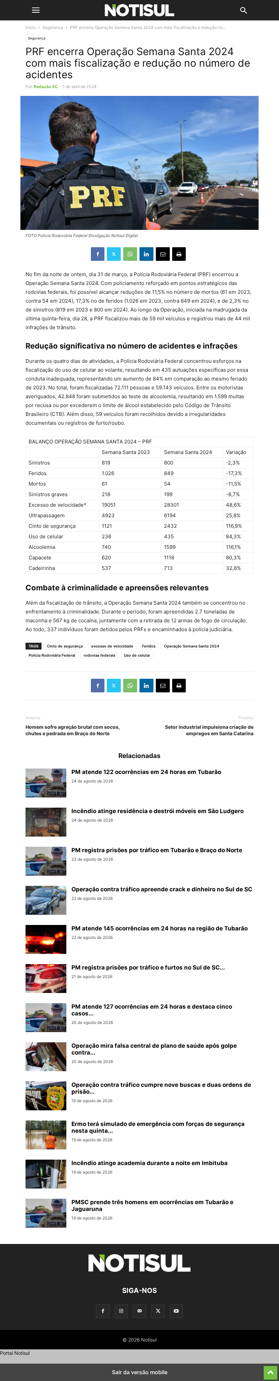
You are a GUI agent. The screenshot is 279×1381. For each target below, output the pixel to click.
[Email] (163, 254)
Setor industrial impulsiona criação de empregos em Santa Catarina (209, 730)
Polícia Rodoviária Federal (52, 655)
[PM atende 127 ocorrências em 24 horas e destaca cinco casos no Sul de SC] (46, 1018)
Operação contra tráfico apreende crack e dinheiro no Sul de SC (161, 889)
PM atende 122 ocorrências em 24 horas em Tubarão (146, 772)
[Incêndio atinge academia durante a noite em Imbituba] (46, 1175)
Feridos (148, 646)
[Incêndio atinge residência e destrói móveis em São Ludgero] (46, 823)
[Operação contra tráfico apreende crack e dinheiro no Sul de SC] (46, 901)
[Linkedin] (146, 254)
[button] (36, 10)
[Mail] (139, 1311)
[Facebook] (97, 254)
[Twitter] (114, 254)
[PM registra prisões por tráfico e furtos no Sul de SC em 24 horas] (46, 979)
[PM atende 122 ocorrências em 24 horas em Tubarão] (46, 784)
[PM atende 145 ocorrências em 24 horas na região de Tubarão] (46, 940)
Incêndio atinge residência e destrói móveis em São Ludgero (157, 811)
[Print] (179, 254)
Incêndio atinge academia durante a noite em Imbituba (149, 1163)
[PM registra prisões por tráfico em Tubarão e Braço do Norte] (46, 862)
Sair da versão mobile (139, 1372)
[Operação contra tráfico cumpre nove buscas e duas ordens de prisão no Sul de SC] (46, 1096)
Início (31, 27)
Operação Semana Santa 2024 (191, 646)
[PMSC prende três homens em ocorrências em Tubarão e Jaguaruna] (46, 1214)
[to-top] (270, 1370)
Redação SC (46, 86)
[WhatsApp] (130, 254)
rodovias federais (99, 655)
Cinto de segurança (65, 646)
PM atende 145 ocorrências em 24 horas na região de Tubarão (159, 928)
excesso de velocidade (112, 646)
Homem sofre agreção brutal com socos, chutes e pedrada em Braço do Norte (73, 730)
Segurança (53, 27)
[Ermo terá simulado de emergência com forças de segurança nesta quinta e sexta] (46, 1136)
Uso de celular (137, 655)
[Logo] (139, 1270)
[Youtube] (176, 1311)
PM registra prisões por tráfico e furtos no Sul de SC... (148, 967)
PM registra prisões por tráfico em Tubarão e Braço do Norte (156, 850)
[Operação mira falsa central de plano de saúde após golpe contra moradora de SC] (46, 1057)
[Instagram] (121, 1311)
